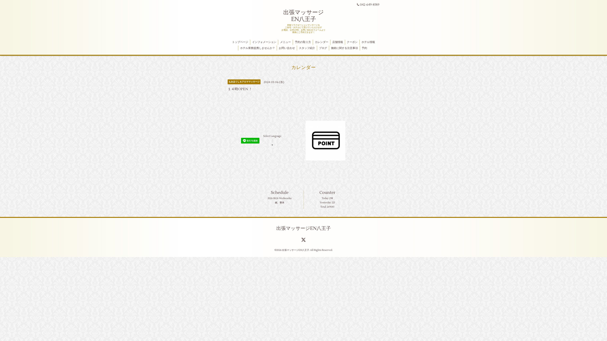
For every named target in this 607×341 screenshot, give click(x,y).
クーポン (352, 42)
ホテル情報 (368, 42)
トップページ (240, 42)
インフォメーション (264, 42)
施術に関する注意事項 (344, 48)
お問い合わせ (287, 48)
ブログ (323, 48)
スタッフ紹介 (307, 48)
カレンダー (321, 42)
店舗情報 (337, 42)
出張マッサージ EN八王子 (303, 16)
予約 (364, 48)
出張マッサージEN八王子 (303, 228)
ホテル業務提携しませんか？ (257, 48)
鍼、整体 (279, 202)
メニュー (285, 42)
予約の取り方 (303, 42)
